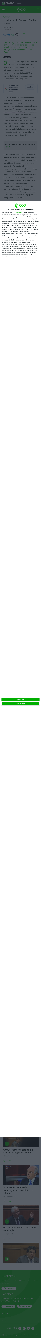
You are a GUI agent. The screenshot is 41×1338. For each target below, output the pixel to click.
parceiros (19, 212)
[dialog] (20, 669)
